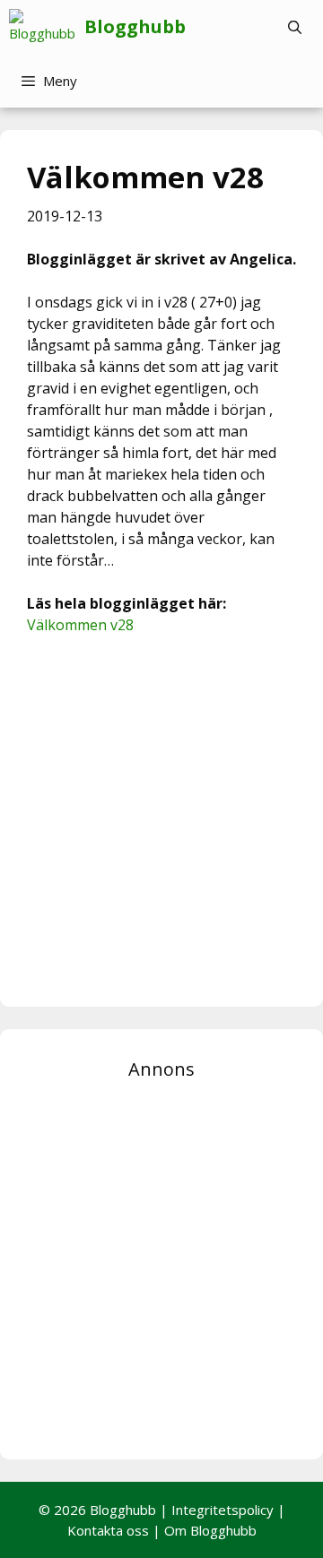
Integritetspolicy (222, 1510)
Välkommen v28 (80, 625)
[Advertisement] (161, 818)
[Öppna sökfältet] (294, 27)
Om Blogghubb (210, 1530)
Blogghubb (135, 26)
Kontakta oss (108, 1530)
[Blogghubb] (46, 27)
